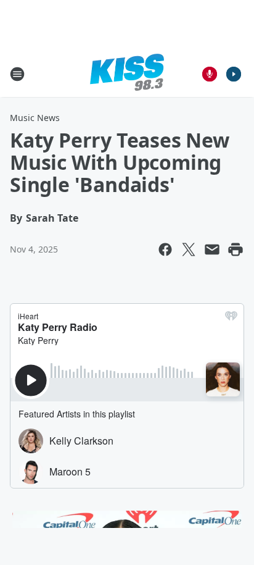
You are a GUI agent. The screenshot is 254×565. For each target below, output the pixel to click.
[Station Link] (127, 74)
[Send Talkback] (209, 74)
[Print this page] (235, 249)
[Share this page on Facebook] (165, 249)
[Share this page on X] (188, 249)
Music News (35, 117)
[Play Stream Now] (233, 74)
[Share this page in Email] (212, 249)
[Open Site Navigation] (17, 74)
